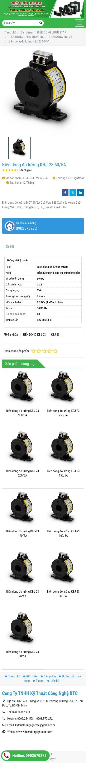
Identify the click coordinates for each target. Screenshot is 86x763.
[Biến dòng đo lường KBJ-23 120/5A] (22, 509)
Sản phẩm (50, 676)
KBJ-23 (55, 335)
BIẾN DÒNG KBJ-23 (34, 335)
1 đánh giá (24, 170)
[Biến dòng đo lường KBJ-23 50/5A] (22, 629)
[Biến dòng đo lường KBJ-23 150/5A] (63, 448)
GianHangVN (49, 758)
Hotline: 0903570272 (29, 755)
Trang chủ (14, 676)
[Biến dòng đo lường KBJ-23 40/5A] (63, 569)
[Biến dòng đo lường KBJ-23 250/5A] (63, 388)
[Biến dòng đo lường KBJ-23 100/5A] (63, 509)
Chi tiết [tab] (9, 246)
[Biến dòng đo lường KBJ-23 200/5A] (22, 448)
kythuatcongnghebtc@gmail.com (35, 725)
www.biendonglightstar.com (35, 732)
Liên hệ (55, 681)
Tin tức (40, 681)
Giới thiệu (32, 676)
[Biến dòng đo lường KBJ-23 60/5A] (43, 91)
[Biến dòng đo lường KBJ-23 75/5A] (22, 569)
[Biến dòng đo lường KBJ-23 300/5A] (22, 388)
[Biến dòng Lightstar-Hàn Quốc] (43, 9)
